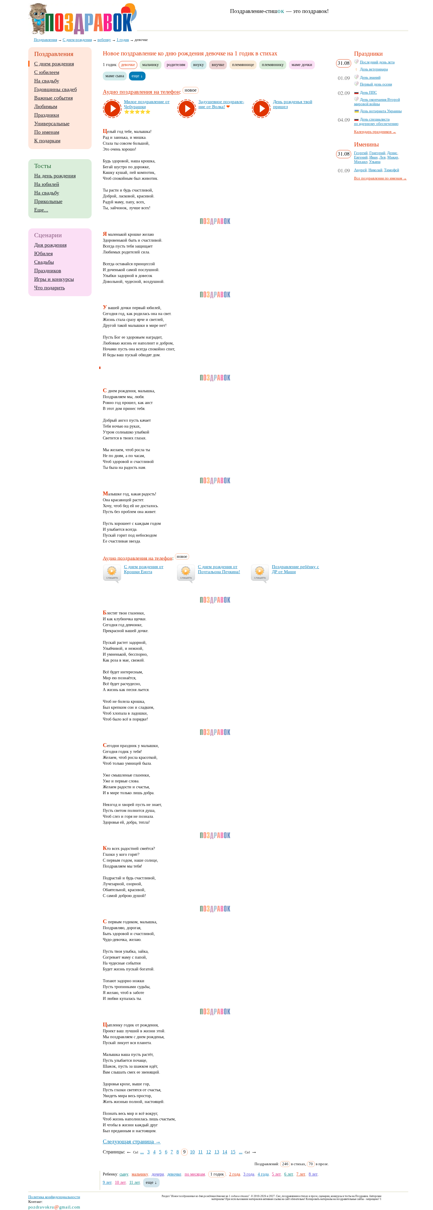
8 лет (313, 1174)
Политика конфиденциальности (54, 1197)
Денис (392, 153)
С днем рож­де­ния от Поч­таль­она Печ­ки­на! (219, 569)
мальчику (150, 64)
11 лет (134, 1182)
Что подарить (49, 288)
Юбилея (43, 253)
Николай (375, 170)
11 (200, 1151)
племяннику (273, 64)
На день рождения (55, 176)
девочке (174, 1174)
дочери (158, 1174)
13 (216, 1151)
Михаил (360, 162)
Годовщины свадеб (55, 89)
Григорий (377, 153)
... (142, 1151)
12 (208, 1151)
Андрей (360, 170)
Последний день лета (377, 62)
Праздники (46, 115)
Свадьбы (44, 262)
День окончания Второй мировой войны (377, 102)
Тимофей (391, 170)
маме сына (114, 75)
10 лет (120, 1182)
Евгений (361, 157)
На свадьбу (46, 81)
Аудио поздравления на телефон (141, 92)
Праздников (47, 270)
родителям (176, 64)
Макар (392, 157)
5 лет (276, 1174)
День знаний (370, 77)
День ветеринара (374, 69)
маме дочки (302, 64)
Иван (373, 157)
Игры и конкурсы (54, 279)
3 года (248, 1174)
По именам (46, 132)
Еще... (41, 210)
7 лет (300, 1174)
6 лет (288, 1174)
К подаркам (47, 141)
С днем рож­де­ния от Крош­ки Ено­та (143, 569)
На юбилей (46, 184)
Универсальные (52, 123)
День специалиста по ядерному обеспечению (376, 121)
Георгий (361, 153)
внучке (218, 64)
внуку (198, 64)
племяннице (243, 64)
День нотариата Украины (381, 111)
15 (233, 1151)
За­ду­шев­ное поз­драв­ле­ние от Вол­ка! (221, 104)
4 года (263, 1174)
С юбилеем (46, 72)
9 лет (107, 1182)
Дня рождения (50, 245)
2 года (234, 1174)
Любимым (45, 106)
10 (192, 1151)
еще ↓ (137, 75)
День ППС (368, 92)
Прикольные (48, 201)
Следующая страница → (132, 1141)
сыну (124, 1174)
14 (224, 1151)
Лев (382, 157)
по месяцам (195, 1174)
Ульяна (375, 162)
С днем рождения (54, 64)
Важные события (53, 98)
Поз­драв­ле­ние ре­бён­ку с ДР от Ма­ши (295, 569)
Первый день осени (376, 84)
